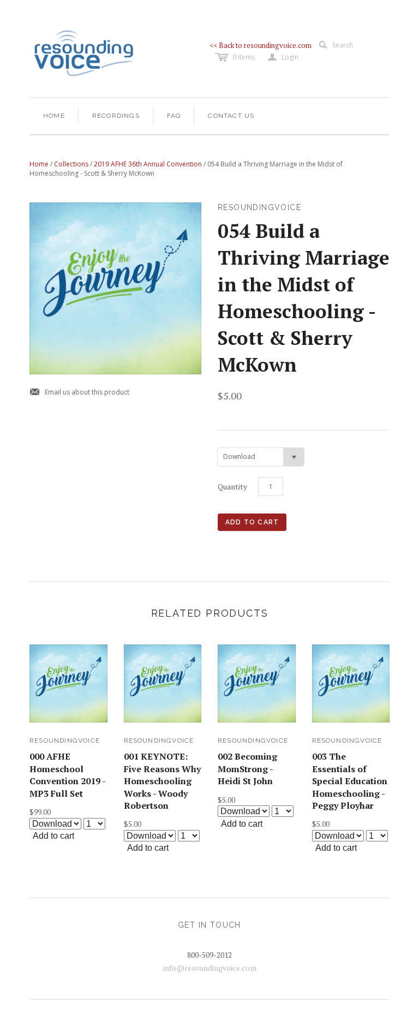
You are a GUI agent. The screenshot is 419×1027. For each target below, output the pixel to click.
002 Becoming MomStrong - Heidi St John (247, 768)
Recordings (116, 116)
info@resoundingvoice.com (209, 968)
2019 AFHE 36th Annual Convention (148, 164)
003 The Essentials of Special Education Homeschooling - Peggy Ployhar (349, 780)
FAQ (174, 116)
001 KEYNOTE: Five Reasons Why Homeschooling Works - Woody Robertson (162, 780)
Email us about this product (79, 392)
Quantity (232, 486)
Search (342, 45)
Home (54, 116)
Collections (71, 164)
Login (283, 57)
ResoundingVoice (64, 740)
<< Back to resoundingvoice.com (261, 45)
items (243, 57)
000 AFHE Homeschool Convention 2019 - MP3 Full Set (67, 774)
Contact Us (231, 116)
